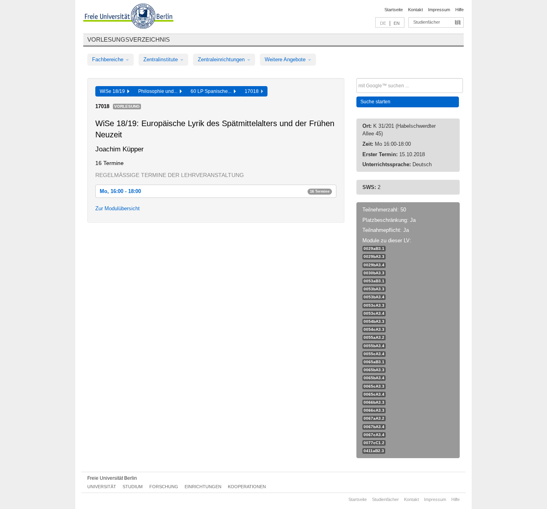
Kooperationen (247, 486)
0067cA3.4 (374, 435)
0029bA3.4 (374, 265)
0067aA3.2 (374, 418)
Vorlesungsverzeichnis (128, 39)
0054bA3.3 (374, 321)
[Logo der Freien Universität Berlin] (128, 17)
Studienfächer (426, 22)
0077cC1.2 (374, 443)
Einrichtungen (203, 486)
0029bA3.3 (374, 256)
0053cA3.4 (374, 313)
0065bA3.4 (374, 378)
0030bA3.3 (374, 273)
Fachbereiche (108, 59)
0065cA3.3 (374, 386)
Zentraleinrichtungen (222, 59)
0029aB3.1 (374, 248)
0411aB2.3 (374, 451)
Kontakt (415, 9)
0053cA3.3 (374, 305)
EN (397, 23)
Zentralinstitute (161, 59)
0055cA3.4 (374, 354)
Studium (133, 486)
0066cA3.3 (374, 410)
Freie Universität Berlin (112, 478)
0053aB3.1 (374, 281)
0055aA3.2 (374, 337)
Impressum (439, 9)
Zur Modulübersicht (117, 208)
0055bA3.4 (374, 346)
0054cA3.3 (374, 329)
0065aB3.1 (374, 362)
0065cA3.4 (374, 394)
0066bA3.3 (374, 402)
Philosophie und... (159, 91)
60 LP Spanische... (212, 91)
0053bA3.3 (374, 289)
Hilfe (459, 9)
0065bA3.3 (374, 370)
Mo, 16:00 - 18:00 (215, 191)
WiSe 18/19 (113, 91)
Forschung (163, 486)
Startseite (393, 9)
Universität (101, 486)
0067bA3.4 (374, 427)
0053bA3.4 (374, 297)
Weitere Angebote (286, 59)
